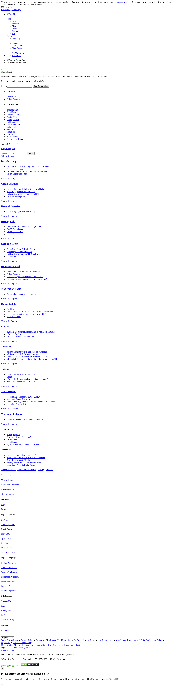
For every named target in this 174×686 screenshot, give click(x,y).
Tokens (15, 43)
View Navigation (8, 9)
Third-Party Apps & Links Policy (21, 211)
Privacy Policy (27, 640)
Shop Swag (17, 48)
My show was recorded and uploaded (23, 444)
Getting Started (13, 119)
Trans (14, 28)
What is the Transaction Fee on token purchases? (27, 379)
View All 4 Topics (9, 364)
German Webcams (9, 567)
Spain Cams (6, 538)
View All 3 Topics (9, 341)
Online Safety (12, 127)
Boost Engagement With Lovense (21, 191)
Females (15, 24)
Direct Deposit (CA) (15, 231)
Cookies (49, 469)
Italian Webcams (8, 581)
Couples (15, 31)
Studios (10, 129)
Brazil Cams (6, 529)
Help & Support (8, 148)
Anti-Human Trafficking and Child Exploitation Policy (138, 640)
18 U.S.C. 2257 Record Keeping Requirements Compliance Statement (31, 645)
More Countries (8, 552)
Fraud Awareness (14, 316)
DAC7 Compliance (15, 229)
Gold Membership (14, 122)
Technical (11, 132)
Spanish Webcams (9, 572)
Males (14, 26)
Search (30, 153)
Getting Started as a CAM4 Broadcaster (24, 254)
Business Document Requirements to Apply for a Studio (31, 332)
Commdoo (11, 377)
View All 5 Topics (9, 284)
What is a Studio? (14, 334)
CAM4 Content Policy (22, 642)
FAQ (3, 606)
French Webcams (8, 586)
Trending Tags (18, 38)
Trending (16, 21)
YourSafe (11, 234)
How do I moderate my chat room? (22, 294)
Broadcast (16, 55)
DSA (3, 615)
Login (18, 9)
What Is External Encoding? (19, 437)
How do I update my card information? (23, 272)
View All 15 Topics (9, 409)
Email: (4, 86)
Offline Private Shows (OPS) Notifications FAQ (27, 171)
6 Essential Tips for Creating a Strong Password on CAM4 (32, 359)
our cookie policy (123, 2)
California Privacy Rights (84, 640)
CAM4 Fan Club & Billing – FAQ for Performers (28, 166)
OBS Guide (12, 439)
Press (3, 509)
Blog (3, 504)
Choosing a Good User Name (19, 251)
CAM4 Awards (18, 53)
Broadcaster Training (10, 485)
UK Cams (5, 543)
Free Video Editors (15, 169)
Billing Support (13, 99)
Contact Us (11, 97)
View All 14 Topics (9, 239)
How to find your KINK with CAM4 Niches (26, 189)
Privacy (41, 469)
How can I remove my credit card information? (27, 279)
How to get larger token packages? (21, 374)
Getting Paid (12, 117)
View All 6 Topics (9, 261)
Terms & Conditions (9, 640)
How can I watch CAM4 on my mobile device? (27, 419)
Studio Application (9, 494)
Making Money (7, 480)
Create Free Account (17, 62)
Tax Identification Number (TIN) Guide (24, 227)
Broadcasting (12, 110)
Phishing (10, 309)
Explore (10, 36)
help (3, 469)
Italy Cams (5, 534)
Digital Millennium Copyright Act (15, 647)
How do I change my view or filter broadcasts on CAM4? (31, 402)
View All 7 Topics (9, 321)
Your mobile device (15, 139)
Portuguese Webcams (10, 577)
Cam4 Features (13, 112)
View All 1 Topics (9, 216)
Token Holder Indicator (17, 174)
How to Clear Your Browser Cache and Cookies (27, 357)
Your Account (12, 137)
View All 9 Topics (9, 386)
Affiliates (5, 630)
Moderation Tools (14, 124)
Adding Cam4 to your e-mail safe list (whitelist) (27, 352)
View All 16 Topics (9, 201)
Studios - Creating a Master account (22, 337)
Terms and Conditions (26, 469)
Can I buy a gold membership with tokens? (25, 276)
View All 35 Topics (9, 178)
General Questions (14, 115)
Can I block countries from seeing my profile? (26, 314)
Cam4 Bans (12, 256)
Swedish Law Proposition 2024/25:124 (23, 397)
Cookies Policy (7, 620)
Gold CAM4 (17, 46)
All (13, 33)
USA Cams (6, 520)
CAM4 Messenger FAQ (17, 196)
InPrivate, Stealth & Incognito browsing (24, 354)
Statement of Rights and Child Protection (53, 640)
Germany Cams (8, 524)
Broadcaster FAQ (8, 489)
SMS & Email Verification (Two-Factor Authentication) (30, 312)
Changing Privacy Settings (18, 404)
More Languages (8, 590)
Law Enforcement (105, 640)
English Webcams (8, 563)
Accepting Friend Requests (18, 399)
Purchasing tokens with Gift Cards (21, 382)
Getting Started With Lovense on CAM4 (24, 194)
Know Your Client (72, 645)
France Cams (6, 548)
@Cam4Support (8, 156)
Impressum (5, 642)
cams (9, 19)
